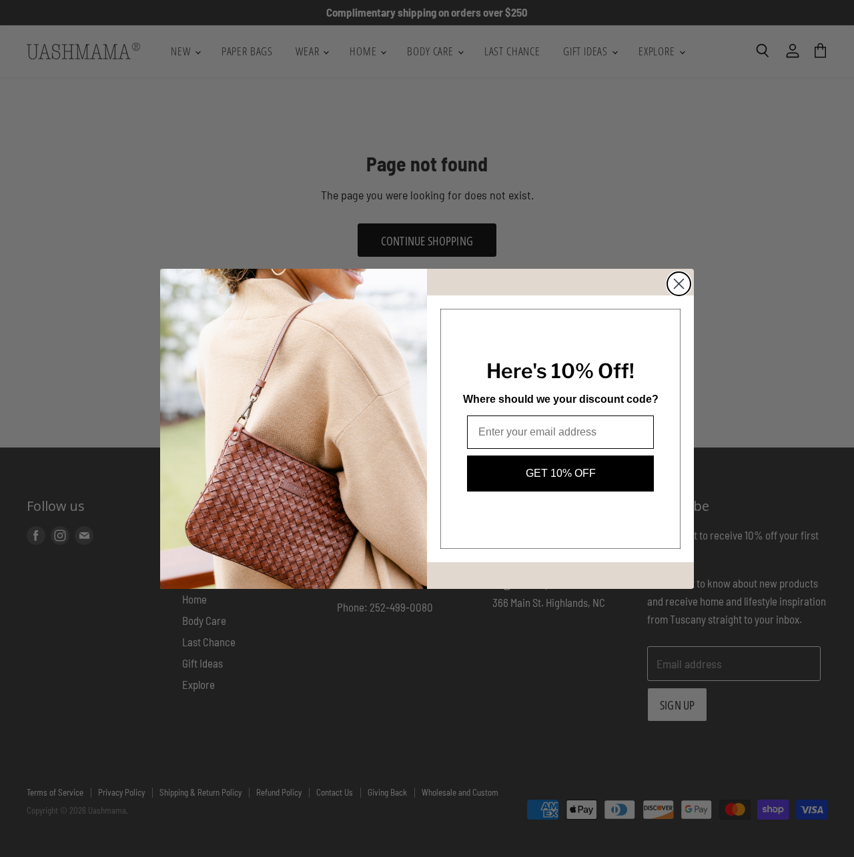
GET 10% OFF (561, 473)
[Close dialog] (679, 283)
